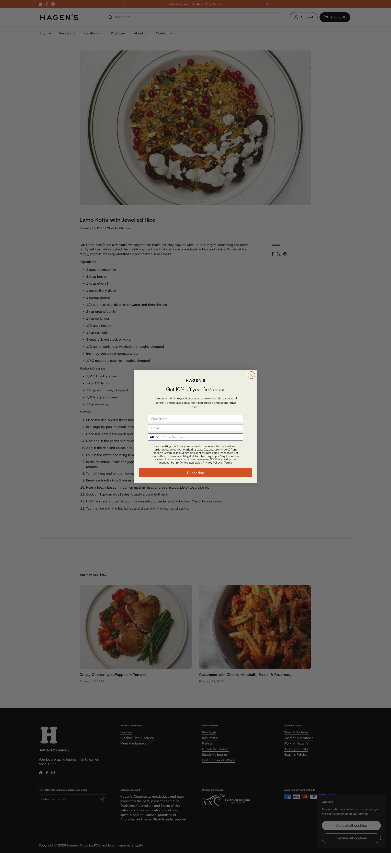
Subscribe (195, 473)
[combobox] (154, 437)
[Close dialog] (251, 375)
